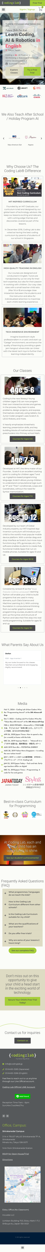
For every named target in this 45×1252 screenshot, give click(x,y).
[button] (3, 9)
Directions (7, 1160)
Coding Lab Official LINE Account (18, 1087)
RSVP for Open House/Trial (15, 1154)
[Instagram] (7, 1116)
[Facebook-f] (3, 1116)
